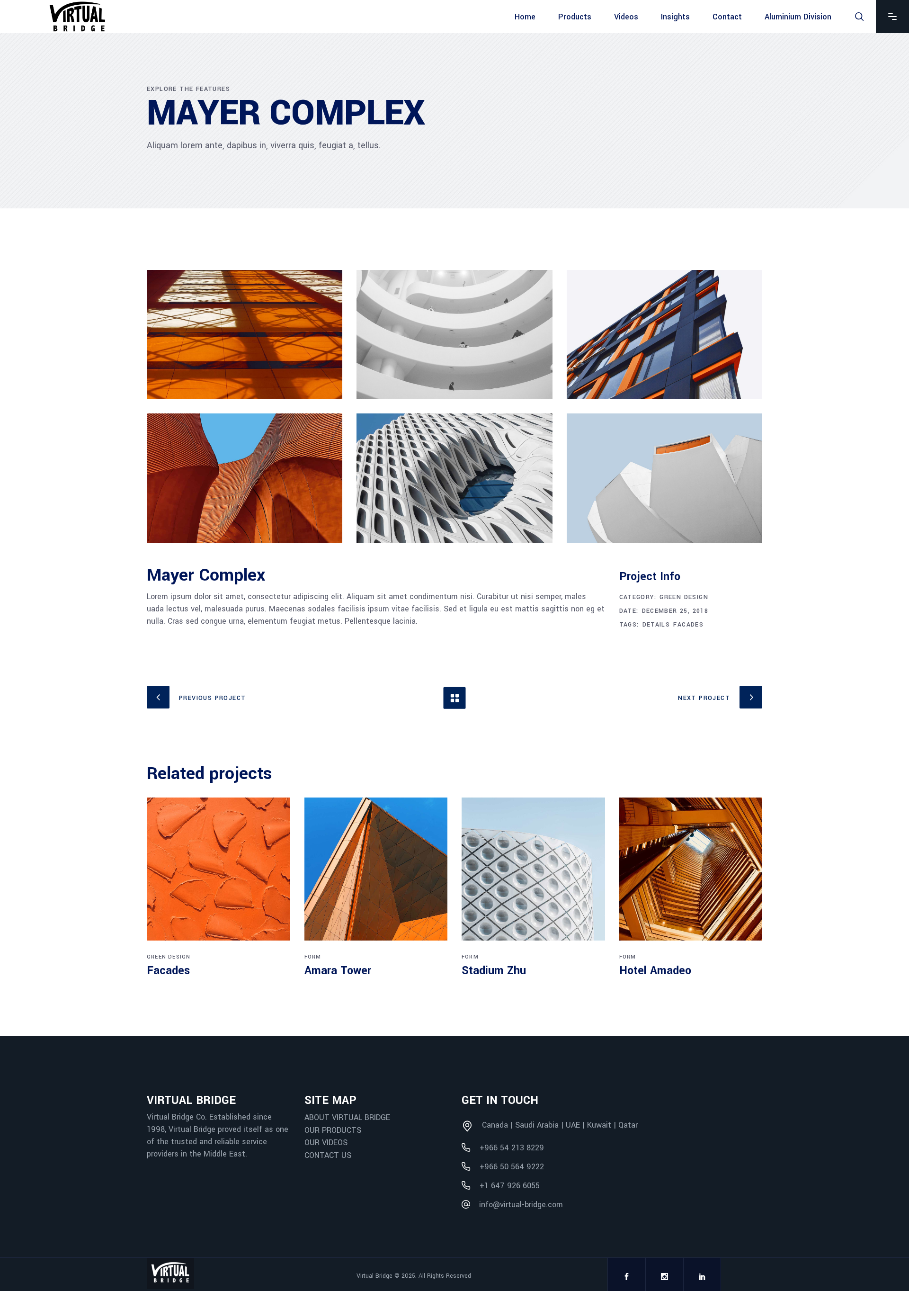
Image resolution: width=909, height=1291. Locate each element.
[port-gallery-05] (454, 478)
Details (656, 624)
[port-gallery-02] (454, 334)
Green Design (683, 597)
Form (312, 956)
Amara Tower (337, 970)
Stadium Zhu (494, 970)
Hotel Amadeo (655, 970)
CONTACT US (327, 1155)
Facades (688, 624)
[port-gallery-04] (244, 478)
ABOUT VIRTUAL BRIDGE (347, 1117)
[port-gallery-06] (664, 478)
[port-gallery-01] (244, 334)
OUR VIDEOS (326, 1142)
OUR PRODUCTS (332, 1129)
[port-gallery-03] (664, 334)
